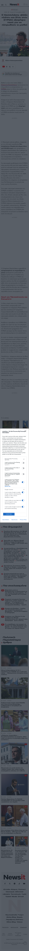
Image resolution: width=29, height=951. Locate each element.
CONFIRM (9, 514)
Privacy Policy (23, 519)
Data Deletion (5, 519)
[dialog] (14, 475)
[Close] (26, 431)
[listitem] (14, 459)
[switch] (23, 463)
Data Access (14, 519)
